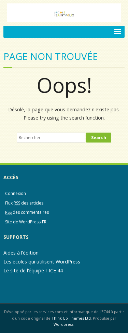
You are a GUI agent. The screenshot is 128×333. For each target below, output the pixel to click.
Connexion (15, 193)
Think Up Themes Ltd (71, 318)
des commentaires (27, 212)
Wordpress (63, 324)
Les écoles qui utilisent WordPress (41, 261)
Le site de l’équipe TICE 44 (33, 270)
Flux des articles (24, 203)
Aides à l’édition (21, 252)
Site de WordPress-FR (25, 222)
